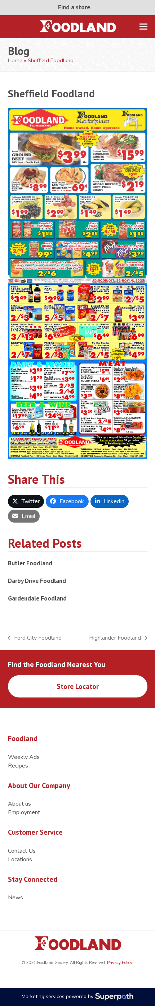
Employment (24, 812)
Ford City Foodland (35, 638)
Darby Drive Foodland (37, 580)
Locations (20, 859)
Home (15, 60)
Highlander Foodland (115, 638)
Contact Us (22, 851)
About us (19, 804)
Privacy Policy (119, 962)
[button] (143, 26)
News (15, 897)
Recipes (18, 766)
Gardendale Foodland (37, 598)
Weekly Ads (24, 757)
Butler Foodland (30, 563)
